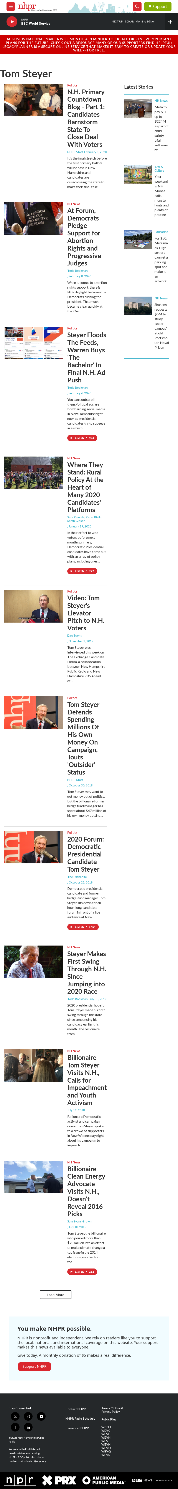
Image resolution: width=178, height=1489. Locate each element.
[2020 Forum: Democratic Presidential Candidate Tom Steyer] (33, 847)
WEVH (105, 1437)
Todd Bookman (77, 270)
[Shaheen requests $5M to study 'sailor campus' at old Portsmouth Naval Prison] (138, 306)
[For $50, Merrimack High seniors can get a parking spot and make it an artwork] (138, 239)
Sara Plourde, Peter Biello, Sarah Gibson (84, 518)
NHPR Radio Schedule (80, 1418)
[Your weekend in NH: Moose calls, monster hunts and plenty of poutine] (138, 174)
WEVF (105, 1434)
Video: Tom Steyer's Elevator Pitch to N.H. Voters (85, 612)
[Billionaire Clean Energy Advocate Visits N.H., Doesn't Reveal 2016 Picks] (33, 1177)
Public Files (108, 1419)
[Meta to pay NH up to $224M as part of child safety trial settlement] (138, 108)
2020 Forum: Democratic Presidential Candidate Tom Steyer (85, 854)
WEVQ (106, 1451)
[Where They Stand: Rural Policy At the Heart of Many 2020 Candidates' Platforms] (33, 473)
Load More (55, 1294)
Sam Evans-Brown (79, 1221)
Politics (72, 85)
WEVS (105, 1455)
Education (161, 232)
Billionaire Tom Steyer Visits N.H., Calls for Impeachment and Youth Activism (87, 1080)
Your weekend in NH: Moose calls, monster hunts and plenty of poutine (162, 195)
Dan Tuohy (74, 635)
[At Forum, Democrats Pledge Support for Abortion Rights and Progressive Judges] (33, 218)
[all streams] (171, 21)
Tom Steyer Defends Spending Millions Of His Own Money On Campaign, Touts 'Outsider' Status (83, 738)
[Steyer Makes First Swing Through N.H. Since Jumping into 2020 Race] (33, 962)
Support (159, 6)
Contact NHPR (76, 1409)
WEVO (106, 1448)
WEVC (105, 1430)
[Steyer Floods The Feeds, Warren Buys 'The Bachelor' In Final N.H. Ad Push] (33, 343)
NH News (73, 204)
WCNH (106, 1427)
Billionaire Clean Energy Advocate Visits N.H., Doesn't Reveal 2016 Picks (86, 1191)
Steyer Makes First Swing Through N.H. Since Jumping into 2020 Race (86, 972)
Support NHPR (34, 1366)
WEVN (105, 1444)
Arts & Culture (159, 169)
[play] (11, 21)
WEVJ (105, 1441)
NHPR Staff (75, 152)
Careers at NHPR (77, 1428)
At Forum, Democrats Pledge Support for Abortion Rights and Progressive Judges (84, 237)
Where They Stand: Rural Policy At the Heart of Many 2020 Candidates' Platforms (85, 487)
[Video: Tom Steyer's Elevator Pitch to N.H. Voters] (33, 606)
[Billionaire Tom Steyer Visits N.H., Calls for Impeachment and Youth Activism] (33, 1065)
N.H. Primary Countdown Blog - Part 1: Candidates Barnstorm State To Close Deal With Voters (86, 118)
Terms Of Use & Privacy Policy (112, 1409)
